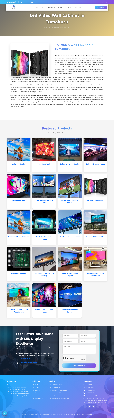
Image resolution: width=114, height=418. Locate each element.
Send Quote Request (79, 365)
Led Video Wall (44, 164)
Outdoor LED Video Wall (95, 237)
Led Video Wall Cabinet (95, 200)
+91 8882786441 (90, 387)
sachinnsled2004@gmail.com (30, 2)
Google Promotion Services (84, 414)
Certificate (69, 7)
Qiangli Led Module (18, 273)
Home (36, 7)
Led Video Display (18, 164)
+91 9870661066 (12, 2)
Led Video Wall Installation (18, 237)
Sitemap (60, 7)
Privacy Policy (39, 398)
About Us (37, 390)
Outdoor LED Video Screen (70, 237)
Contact (78, 7)
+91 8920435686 (90, 390)
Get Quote (102, 7)
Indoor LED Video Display (69, 164)
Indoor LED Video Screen (95, 164)
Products (50, 7)
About (43, 7)
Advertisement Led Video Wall (60, 398)
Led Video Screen (18, 200)
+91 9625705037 (90, 393)
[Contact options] (4, 413)
